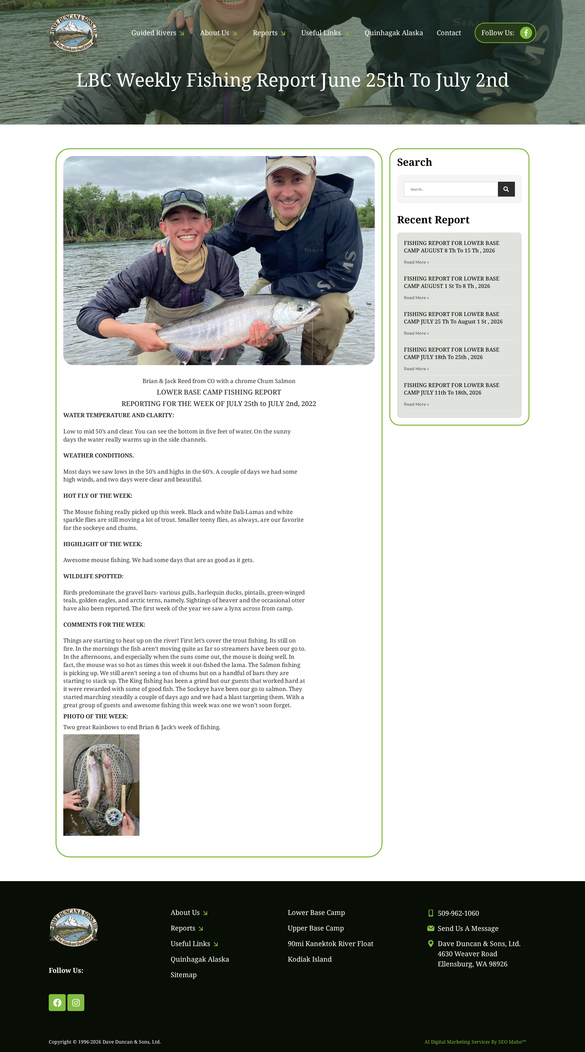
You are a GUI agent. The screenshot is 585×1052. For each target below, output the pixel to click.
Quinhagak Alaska (394, 32)
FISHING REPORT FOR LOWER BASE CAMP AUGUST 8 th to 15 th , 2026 (451, 246)
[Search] (506, 189)
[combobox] (451, 189)
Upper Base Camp (316, 928)
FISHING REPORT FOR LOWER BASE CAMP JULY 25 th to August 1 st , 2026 (453, 317)
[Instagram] (75, 1002)
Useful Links (321, 32)
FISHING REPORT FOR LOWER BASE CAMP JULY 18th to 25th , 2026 (451, 353)
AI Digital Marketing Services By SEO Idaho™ (475, 1041)
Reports (265, 32)
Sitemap (184, 974)
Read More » (416, 262)
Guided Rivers (153, 32)
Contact (449, 32)
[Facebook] (57, 1002)
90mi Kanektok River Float (330, 943)
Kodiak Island (310, 959)
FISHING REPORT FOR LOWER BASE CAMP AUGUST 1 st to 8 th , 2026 (451, 282)
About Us (214, 32)
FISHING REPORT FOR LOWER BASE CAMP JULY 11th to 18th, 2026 (451, 388)
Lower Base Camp (316, 912)
